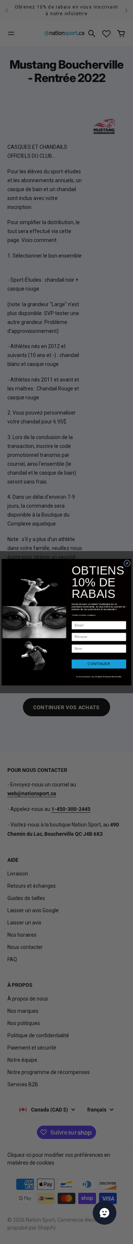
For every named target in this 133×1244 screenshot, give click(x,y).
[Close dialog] (127, 563)
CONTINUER (99, 664)
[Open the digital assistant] (104, 1213)
